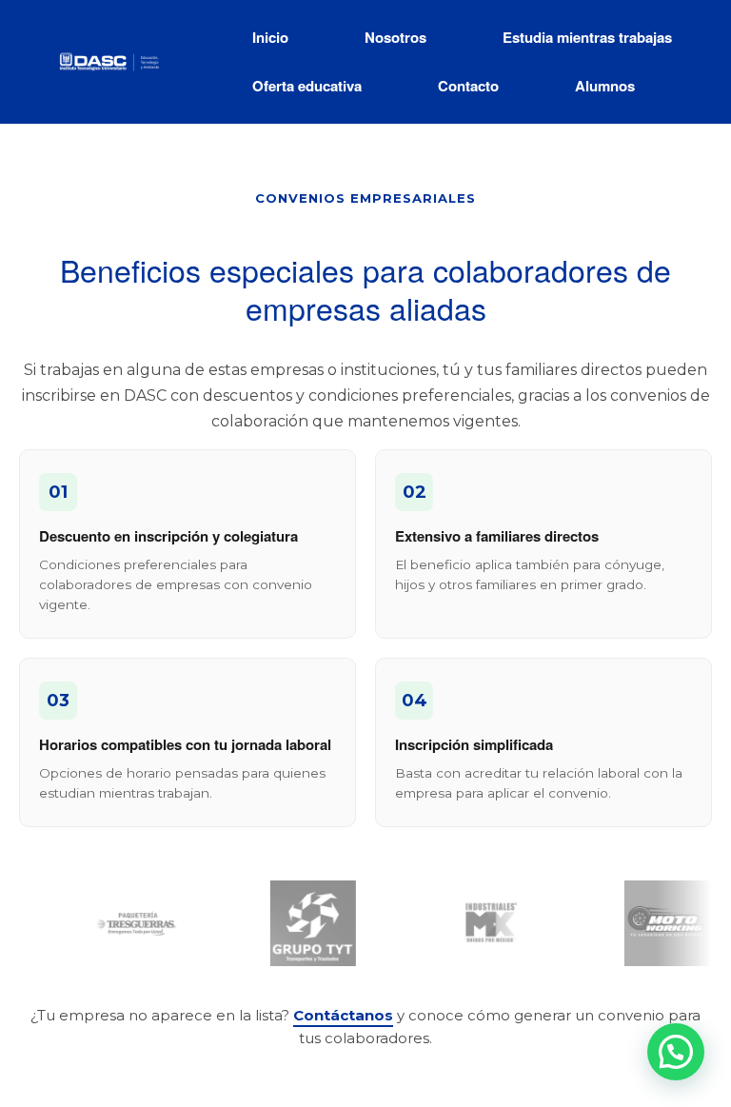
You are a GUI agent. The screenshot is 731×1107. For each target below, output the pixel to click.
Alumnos (605, 85)
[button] (675, 1051)
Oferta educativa (307, 85)
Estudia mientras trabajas (587, 37)
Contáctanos (343, 1015)
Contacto (468, 85)
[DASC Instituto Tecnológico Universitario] (109, 61)
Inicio (270, 37)
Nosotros (395, 37)
